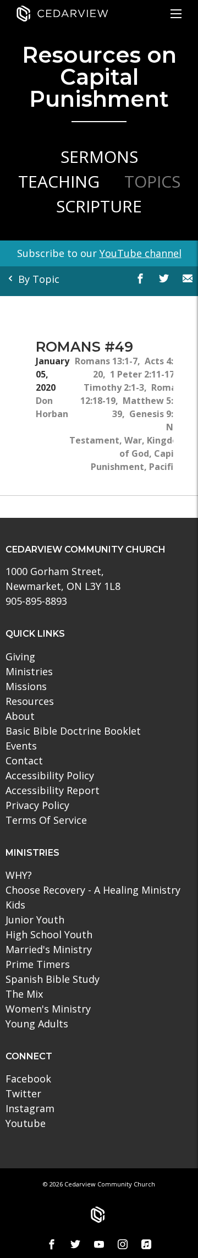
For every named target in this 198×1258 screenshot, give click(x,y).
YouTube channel (141, 253)
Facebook (28, 1078)
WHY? (19, 875)
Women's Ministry (48, 1008)
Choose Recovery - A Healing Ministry (93, 889)
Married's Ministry (49, 949)
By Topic (37, 279)
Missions (26, 686)
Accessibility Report (53, 790)
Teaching (59, 181)
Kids (15, 904)
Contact (24, 760)
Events (21, 745)
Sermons (99, 156)
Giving (20, 656)
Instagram (30, 1108)
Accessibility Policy (50, 775)
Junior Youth (35, 919)
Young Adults (37, 1023)
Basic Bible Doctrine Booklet (73, 730)
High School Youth (49, 934)
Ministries (29, 671)
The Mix (24, 993)
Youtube (26, 1123)
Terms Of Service (46, 820)
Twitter (23, 1093)
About (20, 716)
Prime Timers (38, 964)
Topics (152, 181)
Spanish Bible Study (53, 979)
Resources (30, 701)
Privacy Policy (37, 805)
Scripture (99, 206)
